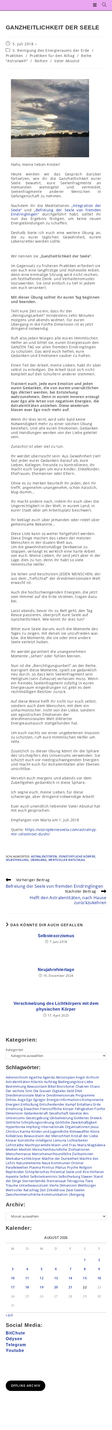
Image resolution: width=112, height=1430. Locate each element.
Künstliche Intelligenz (35, 1140)
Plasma (35, 1167)
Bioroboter (65, 1086)
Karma (25, 1131)
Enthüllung (29, 1104)
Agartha (35, 1077)
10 (13, 1278)
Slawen (86, 1176)
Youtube (15, 1350)
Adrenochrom (17, 1077)
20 (56, 1287)
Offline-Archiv (25, 1385)
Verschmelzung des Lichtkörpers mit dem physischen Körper (56, 1006)
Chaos (95, 1086)
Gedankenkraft (36, 1113)
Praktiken (14, 55)
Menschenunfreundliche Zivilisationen (63, 1153)
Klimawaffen (79, 1131)
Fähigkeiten (84, 1108)
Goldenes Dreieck (88, 1118)
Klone (95, 1131)
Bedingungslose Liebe (75, 1081)
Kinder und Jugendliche (50, 1131)
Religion (85, 1167)
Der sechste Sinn (19, 1090)
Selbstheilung (17, 860)
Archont (92, 1077)
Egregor (39, 1099)
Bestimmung (16, 1086)
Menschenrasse (18, 1153)
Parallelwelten (17, 1167)
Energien (13, 1104)
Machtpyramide (38, 1145)
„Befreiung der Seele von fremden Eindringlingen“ (56, 212)
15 (85, 1278)
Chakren (82, 1086)
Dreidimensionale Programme (70, 1095)
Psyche (72, 1167)
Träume (12, 1185)
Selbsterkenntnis (44, 1176)
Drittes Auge (16, 1099)
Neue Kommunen (56, 1163)
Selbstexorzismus (56, 936)
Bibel (52, 1086)
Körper (11, 1140)
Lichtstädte (15, 1145)
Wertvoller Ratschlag (66, 860)
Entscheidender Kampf (57, 1104)
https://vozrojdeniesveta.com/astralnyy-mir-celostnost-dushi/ (54, 831)
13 (56, 1278)
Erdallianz (84, 1104)
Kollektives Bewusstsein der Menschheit (38, 1135)
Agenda (49, 1077)
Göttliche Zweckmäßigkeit (76, 1122)
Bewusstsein (37, 1086)
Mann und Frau (63, 1145)
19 (41, 1287)
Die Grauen (42, 1090)
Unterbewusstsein (33, 1185)
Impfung (33, 1126)
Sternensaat (56, 1181)
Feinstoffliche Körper (77, 856)
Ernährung (14, 1108)
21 (70, 1287)
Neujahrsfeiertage (56, 969)
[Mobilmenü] (95, 5)
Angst (80, 1077)
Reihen (41, 60)
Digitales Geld (63, 1090)
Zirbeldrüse (56, 1190)
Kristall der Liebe (84, 1135)
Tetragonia (75, 1181)
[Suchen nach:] (102, 5)
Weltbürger (87, 1185)
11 (27, 1278)
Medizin (25, 1149)
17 (13, 1287)
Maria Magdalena (91, 1145)
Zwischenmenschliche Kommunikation (37, 1194)
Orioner (77, 1163)
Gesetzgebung (37, 1118)
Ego (29, 1099)
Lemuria (59, 1140)
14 (70, 1278)
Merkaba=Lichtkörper (23, 1158)
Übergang (38, 860)
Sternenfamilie (34, 1181)
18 (27, 1287)
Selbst (24, 1176)
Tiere (89, 1181)
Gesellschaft (59, 1113)
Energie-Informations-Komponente (75, 1099)
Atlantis (37, 1081)
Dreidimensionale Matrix (26, 1095)
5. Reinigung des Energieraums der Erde (51, 50)
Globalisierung (61, 1118)
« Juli (9, 1315)
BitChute (15, 1333)
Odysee (14, 1339)
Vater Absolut (67, 60)
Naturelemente (28, 1163)
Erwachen (31, 1108)
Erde (97, 1104)
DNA (78, 1090)
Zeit (43, 1190)
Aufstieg (50, 1081)
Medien (12, 1149)
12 (41, 1278)
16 (99, 1278)
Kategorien (14, 1049)
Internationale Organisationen (65, 1126)
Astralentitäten (44, 856)
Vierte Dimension (63, 1185)
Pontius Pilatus (54, 1167)
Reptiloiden (15, 1171)
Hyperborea (15, 1126)
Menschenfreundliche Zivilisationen (61, 1149)
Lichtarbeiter (77, 1140)
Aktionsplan (65, 1077)
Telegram (16, 1345)
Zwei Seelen (75, 1190)
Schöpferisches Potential (45, 1171)
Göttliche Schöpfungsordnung (30, 1122)
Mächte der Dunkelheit (60, 1158)
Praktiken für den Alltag (52, 55)
